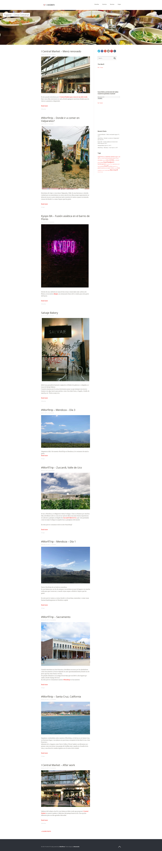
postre (106, 168)
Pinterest (111, 51)
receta (112, 168)
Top (119, 847)
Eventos (104, 4)
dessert (117, 160)
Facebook (102, 51)
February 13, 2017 (45, 544)
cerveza (103, 158)
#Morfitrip (66, 679)
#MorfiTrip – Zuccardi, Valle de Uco (61, 467)
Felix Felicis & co (12, 14)
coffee (107, 160)
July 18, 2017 (44, 124)
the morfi (114, 170)
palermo (100, 168)
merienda (102, 166)
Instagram (108, 51)
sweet (106, 170)
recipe (118, 168)
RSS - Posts (100, 67)
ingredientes (115, 164)
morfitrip (110, 166)
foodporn (110, 162)
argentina (100, 156)
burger (116, 156)
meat (99, 166)
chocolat (116, 158)
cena (100, 158)
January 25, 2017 (45, 620)
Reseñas (96, 4)
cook (115, 160)
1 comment (50, 124)
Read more (44, 106)
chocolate (100, 160)
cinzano (103, 160)
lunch (118, 164)
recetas (115, 168)
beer (104, 156)
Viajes (119, 4)
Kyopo (56, 294)
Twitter (99, 51)
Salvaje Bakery (49, 312)
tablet (108, 170)
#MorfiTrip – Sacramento (55, 617)
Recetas (112, 4)
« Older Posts (46, 831)
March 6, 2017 (44, 470)
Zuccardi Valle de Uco (70, 518)
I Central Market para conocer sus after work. (73, 97)
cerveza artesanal (108, 158)
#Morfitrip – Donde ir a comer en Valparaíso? (60, 119)
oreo (117, 166)
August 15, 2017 (45, 54)
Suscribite (100, 98)
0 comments (53, 54)
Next (158, 26)
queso (109, 168)
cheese (113, 158)
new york (114, 166)
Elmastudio (76, 846)
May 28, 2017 (44, 222)
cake (99, 158)
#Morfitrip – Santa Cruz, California (61, 696)
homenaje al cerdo (109, 164)
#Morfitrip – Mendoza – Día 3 (58, 410)
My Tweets (100, 103)
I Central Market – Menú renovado (61, 51)
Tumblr (114, 51)
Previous (4, 26)
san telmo (103, 170)
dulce (101, 162)
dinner (99, 162)
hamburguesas (102, 164)
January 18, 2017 (45, 699)
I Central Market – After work (58, 765)
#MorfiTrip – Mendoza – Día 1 (58, 541)
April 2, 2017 (44, 413)
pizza (103, 168)
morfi (106, 166)
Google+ (105, 51)
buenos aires (110, 156)
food (105, 162)
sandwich (99, 170)
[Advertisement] (107, 81)
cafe (119, 156)
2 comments (51, 222)
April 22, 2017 (44, 315)
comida (111, 160)
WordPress (62, 846)
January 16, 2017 (45, 768)
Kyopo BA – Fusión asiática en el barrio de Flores (65, 217)
